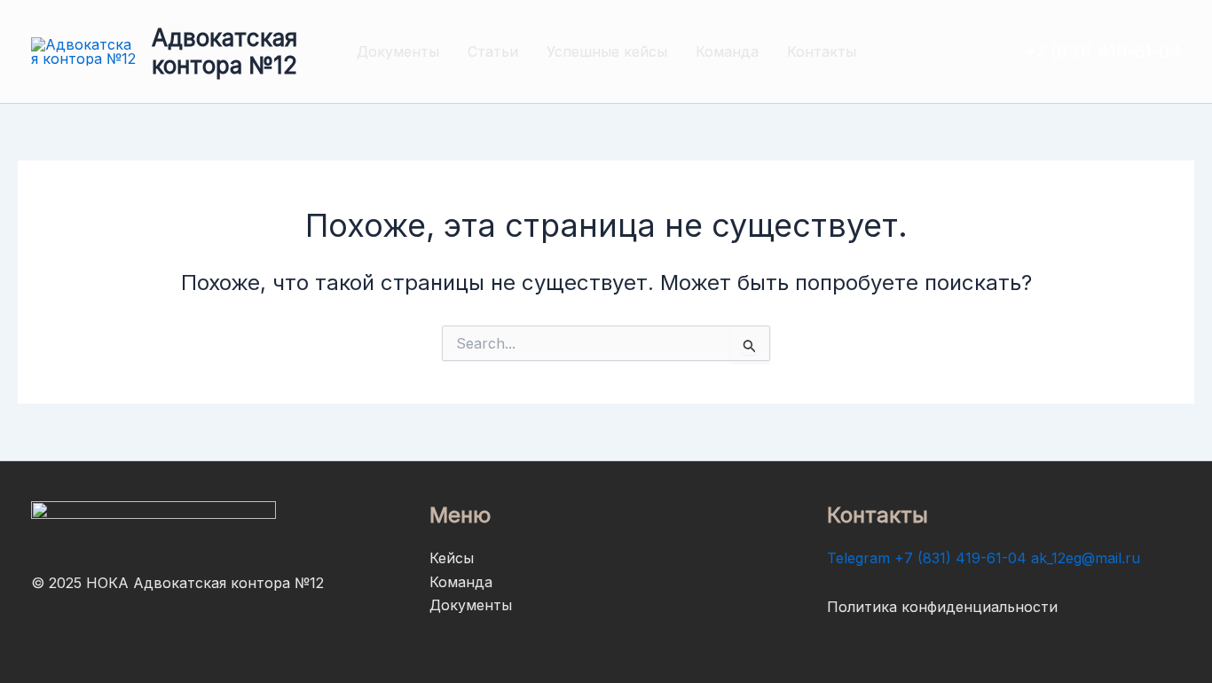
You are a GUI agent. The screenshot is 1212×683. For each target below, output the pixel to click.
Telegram (858, 558)
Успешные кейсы (607, 51)
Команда (727, 51)
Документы (398, 51)
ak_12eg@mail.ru (1085, 558)
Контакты (821, 51)
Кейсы (451, 558)
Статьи (493, 51)
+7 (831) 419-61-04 (960, 558)
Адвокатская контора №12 (224, 51)
